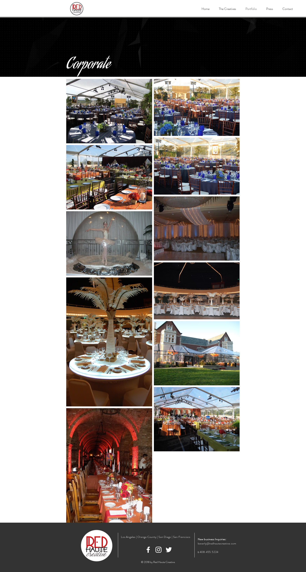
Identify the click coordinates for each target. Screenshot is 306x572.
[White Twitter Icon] (169, 550)
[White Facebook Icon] (148, 550)
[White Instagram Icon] (158, 550)
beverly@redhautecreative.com (217, 543)
